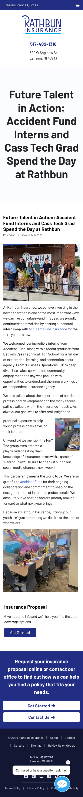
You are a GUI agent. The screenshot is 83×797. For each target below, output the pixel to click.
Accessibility (12, 788)
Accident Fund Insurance (48, 329)
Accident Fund (31, 481)
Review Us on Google (61, 745)
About (54, 737)
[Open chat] (62, 784)
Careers (19, 745)
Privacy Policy (35, 788)
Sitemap (36, 745)
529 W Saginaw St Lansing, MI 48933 (41, 759)
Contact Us (38, 717)
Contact (70, 737)
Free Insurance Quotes (20, 5)
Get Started (20, 632)
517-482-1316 (43, 44)
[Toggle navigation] (77, 5)
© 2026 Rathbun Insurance (25, 737)
